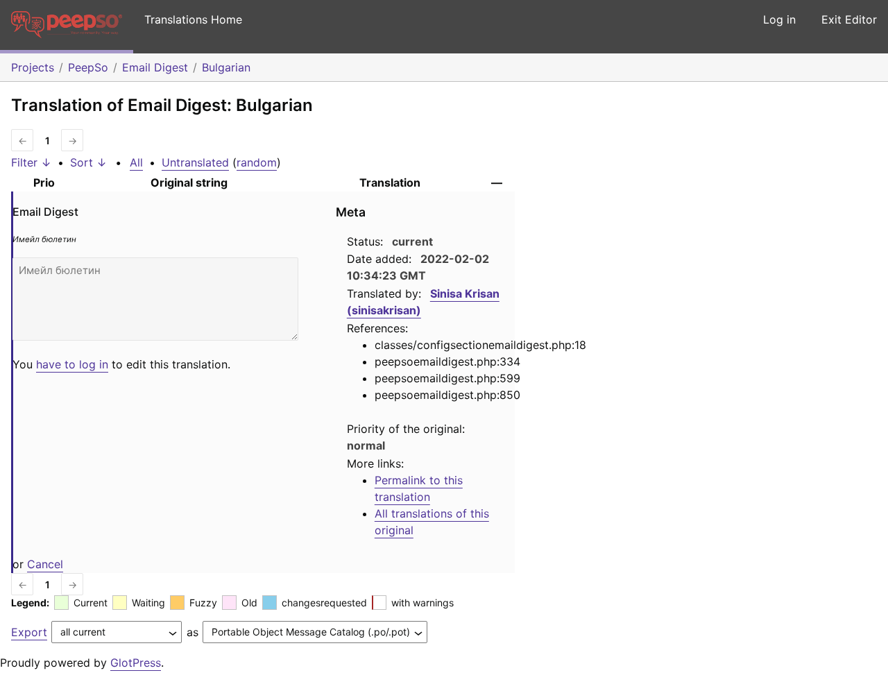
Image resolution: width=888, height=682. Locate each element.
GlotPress (135, 663)
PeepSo (88, 67)
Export (29, 632)
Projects (32, 67)
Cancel (45, 564)
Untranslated (195, 162)
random (257, 162)
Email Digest (155, 67)
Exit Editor (849, 19)
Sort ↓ (88, 162)
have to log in (72, 364)
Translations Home (193, 19)
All (136, 162)
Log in (779, 19)
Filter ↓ (31, 162)
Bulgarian (226, 67)
